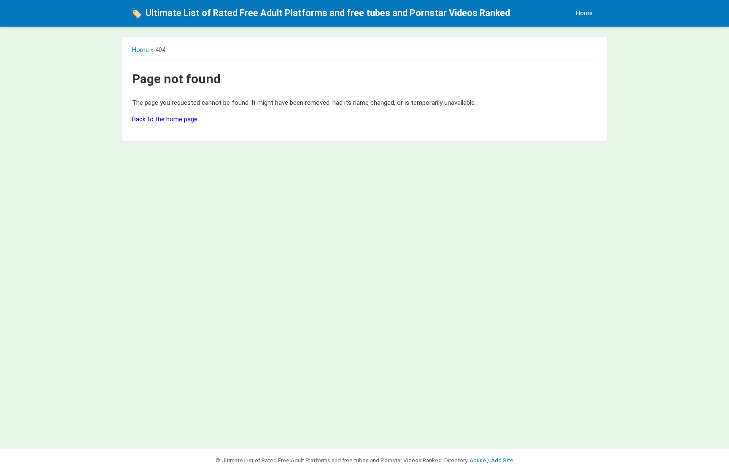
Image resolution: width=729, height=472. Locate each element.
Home (584, 13)
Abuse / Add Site (491, 460)
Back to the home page (164, 119)
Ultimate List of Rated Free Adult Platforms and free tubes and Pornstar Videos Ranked (320, 13)
